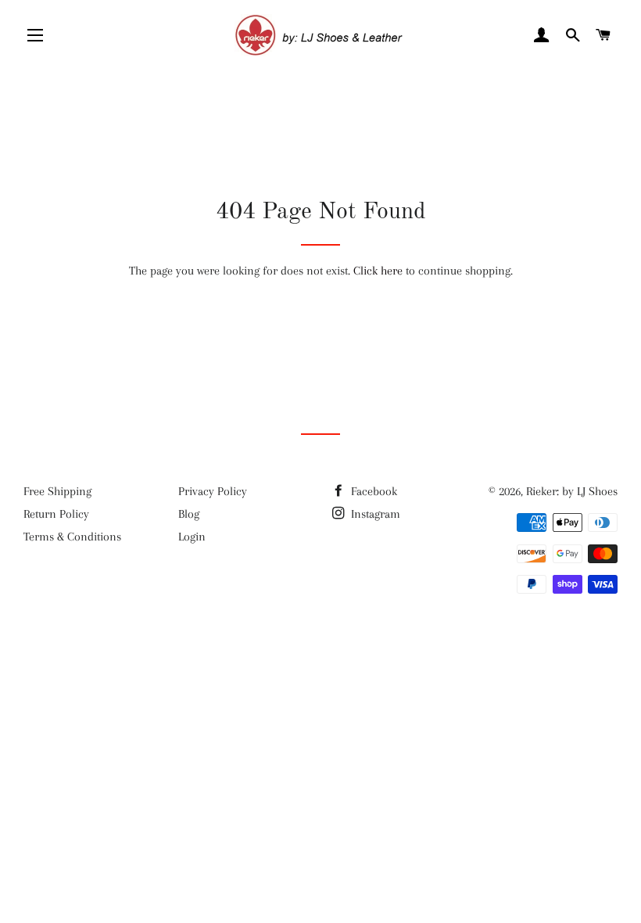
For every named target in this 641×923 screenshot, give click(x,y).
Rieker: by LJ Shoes (572, 491)
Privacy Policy (212, 491)
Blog (188, 514)
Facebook (372, 491)
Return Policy (56, 514)
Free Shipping (57, 491)
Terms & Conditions (72, 537)
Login (192, 537)
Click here (378, 271)
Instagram (374, 514)
